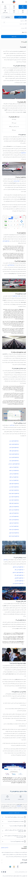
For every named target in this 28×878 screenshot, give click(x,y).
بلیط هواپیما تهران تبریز (14, 441)
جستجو (13, 36)
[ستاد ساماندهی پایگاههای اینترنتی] (14, 866)
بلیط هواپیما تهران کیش (14, 447)
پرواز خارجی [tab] (7, 17)
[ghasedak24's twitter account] (1, 872)
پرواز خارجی (5, 559)
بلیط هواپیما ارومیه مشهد (14, 536)
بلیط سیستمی (16, 181)
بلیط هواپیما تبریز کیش (14, 473)
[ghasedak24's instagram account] (5, 872)
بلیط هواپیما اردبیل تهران (14, 506)
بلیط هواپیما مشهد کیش (14, 490)
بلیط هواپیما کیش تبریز (14, 516)
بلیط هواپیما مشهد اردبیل (14, 496)
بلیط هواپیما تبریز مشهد (14, 470)
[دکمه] (4, 22)
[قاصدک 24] (14, 2)
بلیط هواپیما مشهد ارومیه (14, 493)
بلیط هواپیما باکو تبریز (19, 580)
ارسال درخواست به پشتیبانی (14, 812)
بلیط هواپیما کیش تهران (14, 513)
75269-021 (19, 806)
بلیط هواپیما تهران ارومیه (14, 454)
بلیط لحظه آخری (11, 265)
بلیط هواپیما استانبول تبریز (18, 583)
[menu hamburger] (26, 2)
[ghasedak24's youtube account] (3, 872)
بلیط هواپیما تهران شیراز (14, 460)
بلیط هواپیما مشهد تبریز (14, 486)
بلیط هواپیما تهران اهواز (14, 450)
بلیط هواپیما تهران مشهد (14, 444)
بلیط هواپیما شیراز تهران (14, 523)
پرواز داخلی (12, 425)
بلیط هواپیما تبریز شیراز (14, 480)
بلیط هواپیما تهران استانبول (18, 572)
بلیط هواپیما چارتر (6, 241)
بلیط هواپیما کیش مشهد (14, 519)
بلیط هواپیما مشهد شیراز (14, 500)
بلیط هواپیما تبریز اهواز (14, 477)
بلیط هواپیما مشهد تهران (14, 483)
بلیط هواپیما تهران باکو (19, 575)
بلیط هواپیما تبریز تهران (14, 467)
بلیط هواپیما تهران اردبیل (14, 457)
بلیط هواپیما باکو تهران (19, 578)
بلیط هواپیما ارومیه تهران (14, 532)
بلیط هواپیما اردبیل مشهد (14, 509)
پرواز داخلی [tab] (20, 17)
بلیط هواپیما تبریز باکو (19, 569)
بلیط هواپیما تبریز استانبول (18, 567)
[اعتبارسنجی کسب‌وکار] (17, 866)
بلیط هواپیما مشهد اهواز (14, 503)
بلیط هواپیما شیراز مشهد (14, 529)
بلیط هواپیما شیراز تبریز (14, 526)
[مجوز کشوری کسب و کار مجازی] (10, 866)
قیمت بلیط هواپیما (16, 296)
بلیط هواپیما (23, 152)
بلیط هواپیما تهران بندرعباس (14, 463)
